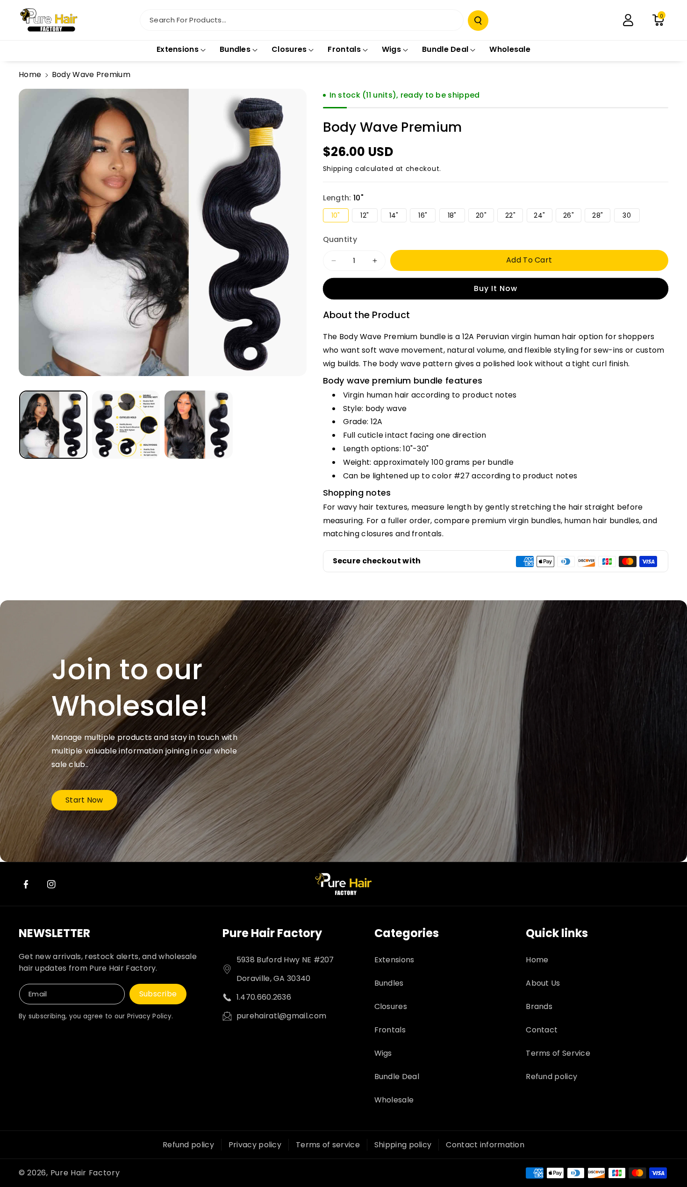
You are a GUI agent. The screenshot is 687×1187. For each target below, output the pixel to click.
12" (368, 216)
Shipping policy (403, 1144)
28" (601, 216)
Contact (542, 1029)
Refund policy (551, 1076)
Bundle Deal (396, 1076)
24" (543, 216)
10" (340, 216)
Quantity (340, 239)
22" (514, 216)
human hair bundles (601, 520)
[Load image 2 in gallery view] (126, 425)
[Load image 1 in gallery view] (53, 425)
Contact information (485, 1144)
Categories (406, 933)
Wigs (383, 1053)
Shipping (338, 168)
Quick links (557, 933)
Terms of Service (558, 1053)
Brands (539, 1006)
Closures (390, 1006)
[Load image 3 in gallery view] (199, 425)
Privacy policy (255, 1144)
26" (572, 216)
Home (30, 74)
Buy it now (495, 288)
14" (398, 216)
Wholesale (394, 1100)
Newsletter (54, 933)
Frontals (390, 1029)
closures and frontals (401, 533)
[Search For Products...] (478, 20)
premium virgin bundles (516, 520)
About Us (543, 983)
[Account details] (628, 20)
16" (427, 216)
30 (631, 216)
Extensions (394, 959)
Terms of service (328, 1144)
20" (485, 216)
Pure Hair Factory (272, 933)
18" (456, 216)
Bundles (389, 983)
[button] (658, 20)
